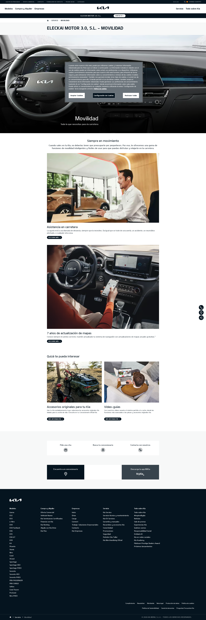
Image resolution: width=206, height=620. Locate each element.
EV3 (11, 519)
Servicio (179, 9)
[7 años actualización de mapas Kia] (103, 287)
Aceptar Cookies (76, 95)
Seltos (12, 587)
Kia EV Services (109, 519)
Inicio (74, 512)
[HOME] (48, 20)
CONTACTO (118, 16)
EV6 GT (12, 537)
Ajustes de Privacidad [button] (13, 1)
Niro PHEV (14, 596)
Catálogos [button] (80, 1)
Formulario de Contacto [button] (55, 1)
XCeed (12, 559)
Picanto (12, 546)
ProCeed (13, 593)
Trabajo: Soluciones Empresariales (85, 525)
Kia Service (107, 512)
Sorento (13, 571)
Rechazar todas (131, 95)
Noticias (137, 519)
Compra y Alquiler (23, 9)
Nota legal (160, 603)
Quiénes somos (140, 528)
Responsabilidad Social (142, 531)
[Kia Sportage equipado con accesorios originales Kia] (74, 382)
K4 (11, 543)
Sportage (13, 562)
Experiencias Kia (140, 525)
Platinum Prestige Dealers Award (147, 543)
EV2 (11, 515)
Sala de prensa (140, 522)
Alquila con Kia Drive (48, 528)
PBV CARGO (14, 583)
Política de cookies (188, 603)
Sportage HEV (15, 565)
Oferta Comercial (47, 512)
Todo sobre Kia (193, 9)
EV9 (11, 540)
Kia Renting (45, 525)
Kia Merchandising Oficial (112, 540)
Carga (74, 519)
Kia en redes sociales (142, 537)
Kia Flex (44, 531)
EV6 (11, 531)
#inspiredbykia (139, 515)
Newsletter (141, 603)
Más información (54, 419)
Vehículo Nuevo (46, 515)
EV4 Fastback (15, 528)
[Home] (10, 617)
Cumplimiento (130, 603)
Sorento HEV (14, 574)
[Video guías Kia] (131, 382)
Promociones (108, 531)
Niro (11, 553)
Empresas (39, 9)
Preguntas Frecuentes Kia (185, 608)
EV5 (11, 534)
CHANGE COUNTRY (195, 1)
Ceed (11, 556)
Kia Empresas (77, 531)
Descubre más (53, 237)
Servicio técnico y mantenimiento (116, 515)
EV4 (11, 525)
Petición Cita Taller (110, 537)
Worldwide (150, 603)
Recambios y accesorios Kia (113, 525)
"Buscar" (185, 2)
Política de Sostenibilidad (150, 608)
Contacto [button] (40, 1)
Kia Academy (139, 540)
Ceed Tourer (14, 590)
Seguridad (107, 534)
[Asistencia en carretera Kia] (103, 188)
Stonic (12, 549)
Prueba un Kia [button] (70, 1)
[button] (176, 2)
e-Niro (12, 522)
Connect (75, 522)
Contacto (75, 528)
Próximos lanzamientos (143, 546)
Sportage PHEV (15, 568)
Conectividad (108, 528)
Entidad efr (138, 534)
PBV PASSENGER (16, 580)
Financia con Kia (47, 522)
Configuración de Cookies (104, 95)
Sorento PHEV (15, 577)
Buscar (176, 2)
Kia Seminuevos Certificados (52, 519)
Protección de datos (172, 603)
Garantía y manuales (111, 522)
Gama (12, 512)
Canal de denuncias (167, 608)
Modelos (9, 9)
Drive (74, 515)
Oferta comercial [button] (28, 1)
